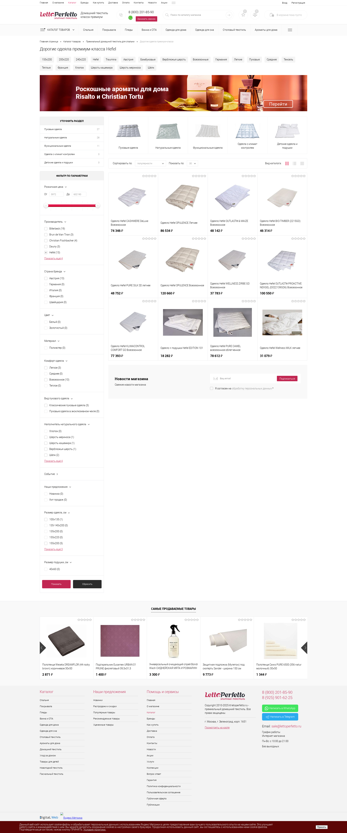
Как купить (98, 2)
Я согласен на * (244, 388)
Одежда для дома (49, 724)
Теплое (55, 385)
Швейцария (58, 302)
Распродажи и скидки (105, 706)
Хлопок (79, 67)
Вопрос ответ (154, 774)
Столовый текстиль (50, 737)
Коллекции (152, 767)
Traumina (111, 59)
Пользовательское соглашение (163, 792)
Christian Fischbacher (63, 240)
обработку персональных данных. (252, 388)
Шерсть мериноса (130, 67)
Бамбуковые (147, 59)
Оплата (125, 2)
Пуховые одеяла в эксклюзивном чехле (74, 411)
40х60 (54, 569)
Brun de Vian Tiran (61, 234)
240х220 (81, 59)
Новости (152, 2)
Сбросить (87, 584)
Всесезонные (200, 59)
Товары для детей (49, 761)
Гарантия (152, 780)
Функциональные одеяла (57, 145)
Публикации (153, 804)
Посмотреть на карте (217, 727)
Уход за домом (48, 755)
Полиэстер (57, 347)
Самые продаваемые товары (173, 609)
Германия (221, 59)
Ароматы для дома (50, 743)
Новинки (97, 700)
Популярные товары (104, 712)
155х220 (56, 537)
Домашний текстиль (50, 749)
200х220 (64, 59)
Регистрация (298, 2)
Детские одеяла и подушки (58, 162)
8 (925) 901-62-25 (277, 697)
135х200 (56, 531)
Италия (55, 290)
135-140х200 (58, 525)
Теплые (46, 67)
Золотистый (58, 327)
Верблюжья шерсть (174, 59)
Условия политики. (94, 829)
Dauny (54, 246)
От (45, 194)
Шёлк (151, 67)
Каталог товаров (58, 29)
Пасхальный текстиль (51, 774)
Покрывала (46, 706)
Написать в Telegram (282, 716)
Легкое (55, 367)
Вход (284, 2)
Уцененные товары (103, 724)
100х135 (56, 519)
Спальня (44, 700)
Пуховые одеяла (53, 129)
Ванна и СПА (46, 718)
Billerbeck (57, 228)
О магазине (58, 2)
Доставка (113, 2)
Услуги (150, 761)
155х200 (47, 59)
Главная (44, 2)
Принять (321, 827)
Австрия (128, 59)
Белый (55, 321)
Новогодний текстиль (51, 767)
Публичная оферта (156, 798)
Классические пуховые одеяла (69, 405)
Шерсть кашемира (102, 67)
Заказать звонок (146, 19)
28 (98, 137)
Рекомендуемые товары (106, 718)
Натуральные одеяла (55, 137)
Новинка (56, 493)
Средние (272, 59)
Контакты (139, 2)
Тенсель (288, 59)
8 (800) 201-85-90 (141, 12)
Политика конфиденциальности (164, 786)
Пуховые (254, 59)
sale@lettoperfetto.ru (286, 726)
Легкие (238, 59)
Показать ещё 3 (53, 549)
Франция (63, 67)
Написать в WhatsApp (282, 708)
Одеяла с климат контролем (59, 154)
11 (98, 145)
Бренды (85, 2)
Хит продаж (58, 499)
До (68, 194)
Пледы (43, 712)
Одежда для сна (48, 731)
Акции (164, 2)
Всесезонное (59, 379)
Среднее (56, 373)
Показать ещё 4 (53, 258)
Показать (56, 584)
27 (98, 129)
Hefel (96, 59)
